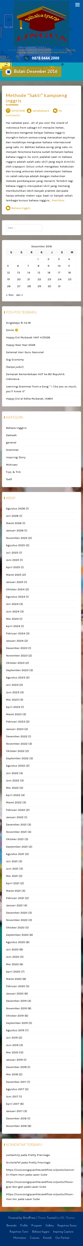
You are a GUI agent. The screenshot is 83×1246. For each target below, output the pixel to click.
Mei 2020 (12, 964)
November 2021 (16, 832)
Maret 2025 (13, 574)
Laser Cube (40, 1174)
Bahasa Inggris (20, 208)
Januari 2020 (15, 993)
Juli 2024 (12, 604)
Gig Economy (15, 359)
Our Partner (62, 1238)
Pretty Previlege (39, 1155)
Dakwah (11, 435)
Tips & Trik (13, 472)
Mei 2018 (12, 1074)
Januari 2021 (14, 905)
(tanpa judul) (15, 367)
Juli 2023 (12, 685)
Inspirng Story (15, 457)
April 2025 (13, 567)
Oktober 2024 (15, 589)
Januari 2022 (15, 817)
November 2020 (17, 920)
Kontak (47, 1238)
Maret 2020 (14, 979)
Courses (34, 1238)
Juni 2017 (12, 1096)
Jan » (19, 295)
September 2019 (17, 1023)
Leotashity (13, 1155)
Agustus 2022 (15, 765)
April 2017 (12, 1104)
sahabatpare (40, 110)
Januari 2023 (15, 729)
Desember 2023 (16, 648)
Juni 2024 (12, 611)
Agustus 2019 (15, 1030)
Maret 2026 (14, 523)
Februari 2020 (15, 986)
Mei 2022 (12, 787)
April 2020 (13, 971)
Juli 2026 (12, 516)
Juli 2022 (12, 773)
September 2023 (17, 670)
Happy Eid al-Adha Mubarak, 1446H (29, 398)
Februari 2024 (15, 633)
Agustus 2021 (15, 854)
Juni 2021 (12, 868)
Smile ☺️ (12, 330)
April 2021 (12, 883)
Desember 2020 (16, 912)
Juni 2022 (12, 780)
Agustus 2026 (15, 508)
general (11, 442)
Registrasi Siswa (67, 1225)
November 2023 (17, 655)
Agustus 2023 (15, 677)
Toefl (9, 479)
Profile (24, 1225)
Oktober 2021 (15, 839)
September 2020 (17, 935)
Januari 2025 (14, 582)
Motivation (20, 1238)
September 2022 (17, 758)
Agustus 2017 (15, 1089)
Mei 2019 (12, 1052)
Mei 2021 (12, 876)
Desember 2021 (16, 824)
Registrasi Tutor (19, 1231)
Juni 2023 (12, 692)
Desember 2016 (16, 1118)
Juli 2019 (12, 1037)
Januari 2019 (14, 1059)
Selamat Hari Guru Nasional (25, 352)
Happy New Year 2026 (20, 345)
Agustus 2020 (15, 942)
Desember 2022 (16, 736)
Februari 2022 (15, 810)
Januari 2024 (15, 640)
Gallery (50, 1225)
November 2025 (16, 538)
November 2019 (16, 1008)
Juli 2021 (12, 861)
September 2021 (17, 846)
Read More (58, 200)
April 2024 (13, 626)
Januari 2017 (14, 1111)
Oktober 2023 (15, 663)
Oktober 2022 (15, 751)
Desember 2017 (16, 1082)
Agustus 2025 (15, 545)
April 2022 (13, 795)
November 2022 (17, 743)
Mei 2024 (12, 618)
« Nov (10, 295)
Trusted (51, 1218)
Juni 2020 (12, 956)
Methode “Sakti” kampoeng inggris (36, 98)
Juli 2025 (12, 552)
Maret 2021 (13, 890)
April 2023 (13, 707)
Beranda (11, 1225)
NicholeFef (13, 1162)
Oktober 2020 (15, 927)
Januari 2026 (15, 530)
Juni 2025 (12, 560)
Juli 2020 (12, 949)
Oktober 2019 (15, 1015)
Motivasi (12, 464)
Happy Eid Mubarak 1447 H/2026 (28, 337)
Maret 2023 (14, 714)
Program (36, 1225)
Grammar (12, 450)
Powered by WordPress (22, 1218)
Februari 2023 (15, 721)
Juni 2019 (12, 1045)
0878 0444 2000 (45, 58)
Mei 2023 (12, 699)
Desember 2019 (16, 1001)
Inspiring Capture (63, 1231)
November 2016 (16, 1126)
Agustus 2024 (15, 596)
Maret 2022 (14, 802)
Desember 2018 (16, 1067)
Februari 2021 (15, 898)
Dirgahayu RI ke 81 (18, 322)
